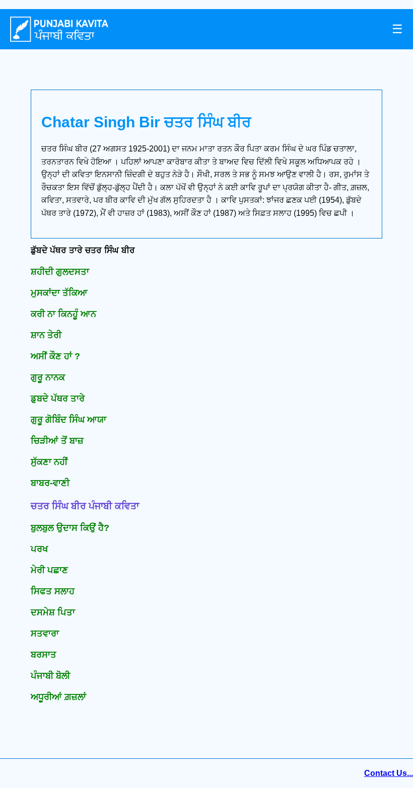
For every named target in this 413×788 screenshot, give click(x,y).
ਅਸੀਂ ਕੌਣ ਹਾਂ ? (55, 356)
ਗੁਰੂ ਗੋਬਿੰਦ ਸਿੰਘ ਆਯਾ (68, 420)
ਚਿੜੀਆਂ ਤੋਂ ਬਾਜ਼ (57, 441)
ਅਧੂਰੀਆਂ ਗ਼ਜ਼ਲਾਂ (58, 697)
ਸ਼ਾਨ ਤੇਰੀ (46, 335)
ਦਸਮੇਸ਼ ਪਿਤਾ (53, 612)
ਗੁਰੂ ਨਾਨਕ (48, 377)
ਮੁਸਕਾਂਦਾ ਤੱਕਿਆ (59, 293)
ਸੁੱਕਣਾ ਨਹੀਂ (49, 462)
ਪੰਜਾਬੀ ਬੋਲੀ (50, 676)
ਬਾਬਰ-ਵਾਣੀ (50, 483)
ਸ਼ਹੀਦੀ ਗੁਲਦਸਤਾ (60, 272)
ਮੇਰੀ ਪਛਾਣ (49, 570)
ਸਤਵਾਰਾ (45, 633)
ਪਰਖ (39, 549)
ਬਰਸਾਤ (43, 655)
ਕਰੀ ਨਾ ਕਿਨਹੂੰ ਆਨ (63, 314)
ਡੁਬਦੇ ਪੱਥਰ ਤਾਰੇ (58, 398)
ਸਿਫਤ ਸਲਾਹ (53, 591)
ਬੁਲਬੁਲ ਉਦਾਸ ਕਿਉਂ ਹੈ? (70, 528)
